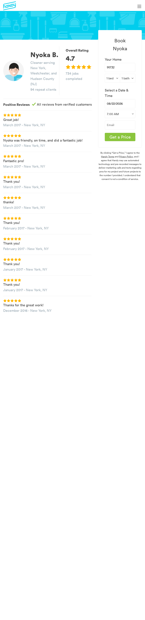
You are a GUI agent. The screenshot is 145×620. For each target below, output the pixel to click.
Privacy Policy (126, 156)
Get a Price (120, 137)
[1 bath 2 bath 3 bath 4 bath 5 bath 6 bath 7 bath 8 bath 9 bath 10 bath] (127, 78)
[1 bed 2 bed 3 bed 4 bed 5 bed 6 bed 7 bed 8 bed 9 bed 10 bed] (112, 78)
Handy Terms (107, 156)
